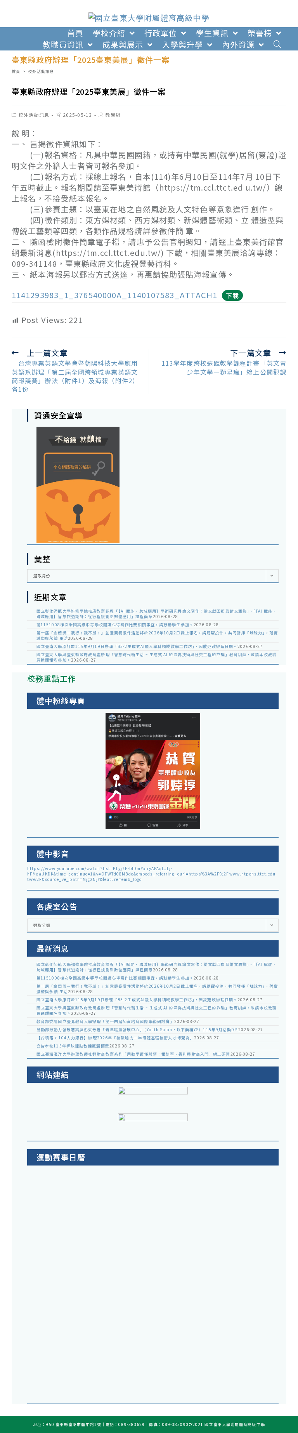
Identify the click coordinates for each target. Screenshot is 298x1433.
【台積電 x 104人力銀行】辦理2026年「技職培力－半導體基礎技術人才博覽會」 (115, 1037)
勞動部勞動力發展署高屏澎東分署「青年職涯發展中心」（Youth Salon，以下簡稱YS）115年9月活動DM (137, 1029)
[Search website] (277, 44)
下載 (232, 295)
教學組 (113, 114)
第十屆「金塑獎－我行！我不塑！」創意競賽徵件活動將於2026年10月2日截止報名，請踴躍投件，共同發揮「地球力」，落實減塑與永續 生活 (157, 635)
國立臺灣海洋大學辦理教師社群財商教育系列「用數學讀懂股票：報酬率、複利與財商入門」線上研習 (133, 1054)
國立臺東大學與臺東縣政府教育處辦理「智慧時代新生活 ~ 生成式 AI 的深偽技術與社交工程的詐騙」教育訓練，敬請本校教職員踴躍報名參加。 (156, 657)
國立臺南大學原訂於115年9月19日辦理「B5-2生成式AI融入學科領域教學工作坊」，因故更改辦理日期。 (136, 646)
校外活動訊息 (34, 114)
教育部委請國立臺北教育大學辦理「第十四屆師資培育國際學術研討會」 (105, 1021)
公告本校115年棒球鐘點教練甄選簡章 (72, 1046)
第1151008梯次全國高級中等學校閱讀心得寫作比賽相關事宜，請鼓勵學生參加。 (115, 624)
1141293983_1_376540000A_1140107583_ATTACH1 (114, 294)
